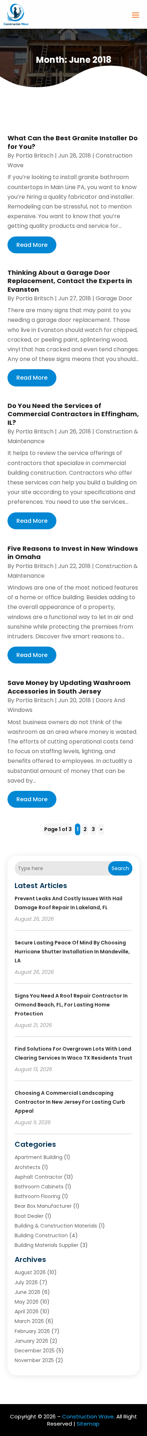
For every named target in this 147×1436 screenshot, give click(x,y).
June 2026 (27, 1292)
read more (31, 245)
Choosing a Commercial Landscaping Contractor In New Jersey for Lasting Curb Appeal (70, 1101)
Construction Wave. (88, 1416)
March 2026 (29, 1321)
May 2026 (27, 1301)
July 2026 (26, 1282)
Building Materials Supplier (46, 1245)
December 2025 (35, 1350)
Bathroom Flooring (37, 1196)
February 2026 (32, 1331)
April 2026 (27, 1311)
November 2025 (34, 1360)
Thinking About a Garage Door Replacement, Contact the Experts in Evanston (69, 281)
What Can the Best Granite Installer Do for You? (72, 142)
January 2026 (31, 1341)
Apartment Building (38, 1157)
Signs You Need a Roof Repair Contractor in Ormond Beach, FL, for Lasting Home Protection (71, 1004)
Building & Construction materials (56, 1225)
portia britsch (35, 155)
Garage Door (114, 298)
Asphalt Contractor (38, 1177)
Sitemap (88, 1423)
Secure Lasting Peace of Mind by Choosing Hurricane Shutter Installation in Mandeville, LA (72, 951)
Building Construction (41, 1235)
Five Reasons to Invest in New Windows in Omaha (72, 552)
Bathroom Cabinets (39, 1186)
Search (120, 868)
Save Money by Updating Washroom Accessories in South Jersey (69, 686)
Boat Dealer (29, 1216)
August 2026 (30, 1272)
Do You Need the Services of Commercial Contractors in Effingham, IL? (73, 414)
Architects (27, 1167)
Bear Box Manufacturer (43, 1206)
